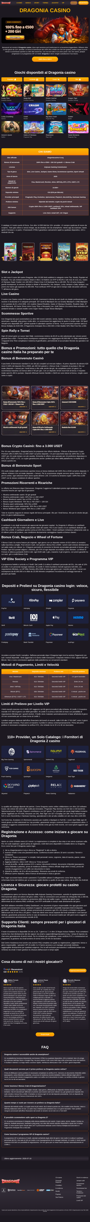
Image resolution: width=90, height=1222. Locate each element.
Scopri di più (45, 1034)
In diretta (32, 79)
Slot (76, 79)
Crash (55, 79)
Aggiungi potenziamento (77, 970)
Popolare (10, 79)
